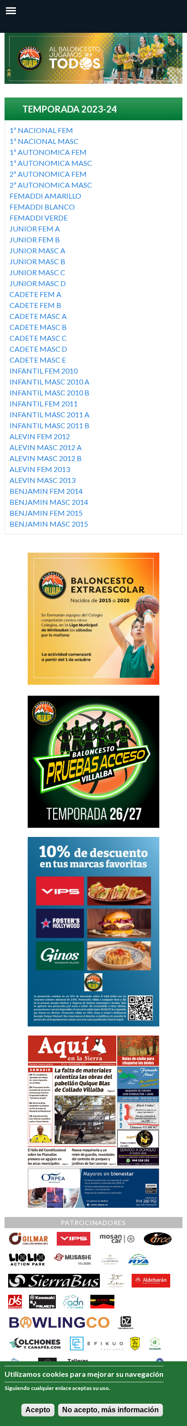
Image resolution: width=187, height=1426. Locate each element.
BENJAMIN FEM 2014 (46, 491)
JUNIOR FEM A (35, 228)
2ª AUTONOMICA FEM (48, 173)
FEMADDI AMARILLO (45, 195)
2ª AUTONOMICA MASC (51, 184)
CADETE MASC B (38, 327)
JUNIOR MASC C (37, 272)
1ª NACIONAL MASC (44, 141)
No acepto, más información (110, 1410)
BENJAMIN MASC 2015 (49, 523)
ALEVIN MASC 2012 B (46, 458)
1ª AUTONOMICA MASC (51, 163)
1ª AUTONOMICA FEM (48, 152)
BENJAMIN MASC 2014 (49, 502)
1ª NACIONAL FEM (41, 130)
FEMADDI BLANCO (42, 206)
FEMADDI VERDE (39, 217)
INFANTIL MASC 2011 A (49, 414)
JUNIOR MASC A (37, 250)
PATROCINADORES (93, 1222)
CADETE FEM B (35, 305)
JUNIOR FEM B (35, 239)
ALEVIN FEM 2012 (40, 436)
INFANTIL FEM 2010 (44, 370)
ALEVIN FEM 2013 (40, 469)
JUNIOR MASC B (37, 261)
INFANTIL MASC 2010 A (49, 381)
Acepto (37, 1410)
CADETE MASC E (38, 359)
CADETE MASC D (38, 348)
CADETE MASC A (38, 316)
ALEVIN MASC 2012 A (46, 447)
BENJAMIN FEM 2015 (46, 512)
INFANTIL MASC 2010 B (49, 392)
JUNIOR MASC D (38, 283)
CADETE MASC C (38, 337)
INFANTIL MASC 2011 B (49, 425)
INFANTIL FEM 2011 (44, 403)
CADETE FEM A (35, 294)
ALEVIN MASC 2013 (42, 480)
